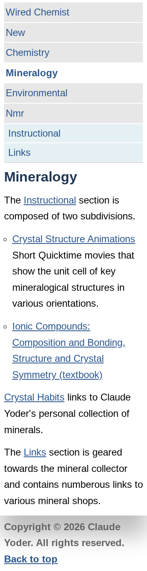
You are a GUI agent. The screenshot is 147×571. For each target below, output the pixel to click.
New (15, 32)
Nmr (15, 113)
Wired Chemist (37, 12)
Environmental (36, 92)
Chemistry (27, 52)
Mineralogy (32, 72)
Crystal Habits (34, 397)
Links (19, 152)
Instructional (34, 133)
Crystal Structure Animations (73, 238)
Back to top (31, 558)
